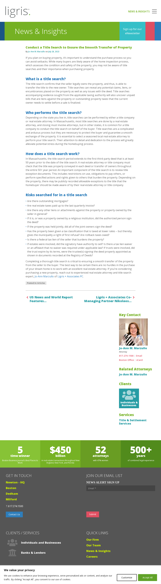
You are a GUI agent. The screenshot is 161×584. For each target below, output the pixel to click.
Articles (41, 283)
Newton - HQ (15, 482)
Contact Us (14, 514)
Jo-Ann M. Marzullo (36, 51)
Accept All (148, 577)
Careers (92, 556)
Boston (11, 488)
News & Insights (98, 551)
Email (139, 355)
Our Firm (92, 539)
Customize (126, 577)
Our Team (93, 545)
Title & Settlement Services (133, 421)
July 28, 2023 (53, 51)
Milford (11, 499)
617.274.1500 (15, 506)
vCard (139, 359)
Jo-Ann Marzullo (44, 276)
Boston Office (126, 359)
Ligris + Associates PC (70, 276)
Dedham (12, 493)
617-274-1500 (126, 355)
